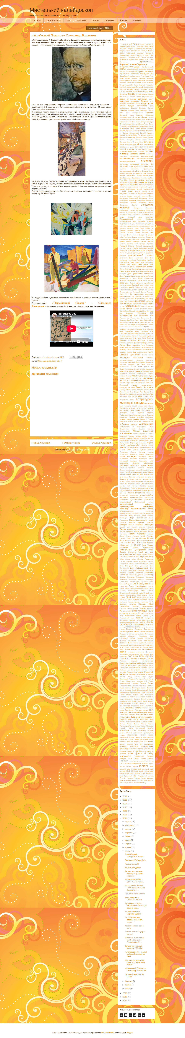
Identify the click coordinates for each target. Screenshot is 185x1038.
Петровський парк (127, 618)
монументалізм (148, 479)
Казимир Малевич (132, 336)
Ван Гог (136, 135)
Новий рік (142, 552)
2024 (125, 803)
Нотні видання (142, 554)
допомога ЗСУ (147, 296)
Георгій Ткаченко (126, 232)
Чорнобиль (124, 761)
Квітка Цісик (125, 345)
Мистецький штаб (146, 461)
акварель (135, 74)
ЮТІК (143, 774)
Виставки (81, 20)
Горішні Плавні (145, 239)
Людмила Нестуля (140, 415)
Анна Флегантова (140, 92)
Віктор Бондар (142, 171)
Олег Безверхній (126, 566)
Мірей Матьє (133, 477)
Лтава (147, 410)
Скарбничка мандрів (137, 697)
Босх (129, 126)
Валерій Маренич (146, 133)
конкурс (136, 369)
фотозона (134, 748)
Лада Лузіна (145, 380)
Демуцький (123, 258)
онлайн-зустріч (133, 591)
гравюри (128, 241)
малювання (126, 433)
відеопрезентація (126, 171)
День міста (143, 264)
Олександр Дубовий (136, 575)
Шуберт (128, 766)
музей (128, 481)
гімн (151, 232)
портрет (143, 659)
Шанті (146, 761)
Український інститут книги (140, 735)
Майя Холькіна (138, 429)
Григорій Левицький (139, 248)
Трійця (130, 728)
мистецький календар (128, 461)
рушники (140, 681)
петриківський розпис (133, 615)
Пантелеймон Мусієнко (129, 606)
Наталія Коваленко (140, 531)
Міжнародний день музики (131, 474)
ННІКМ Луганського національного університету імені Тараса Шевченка (136, 550)
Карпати (150, 338)
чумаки (141, 761)
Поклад (122, 629)
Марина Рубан (147, 436)
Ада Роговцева (125, 74)
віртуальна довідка (126, 182)
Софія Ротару (148, 701)
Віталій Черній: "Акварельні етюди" (134, 855)
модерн (150, 477)
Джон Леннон (130, 283)
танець (122, 717)
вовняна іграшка (126, 196)
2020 (125, 818)
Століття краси (147, 708)
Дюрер (137, 299)
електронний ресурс (140, 303)
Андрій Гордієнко (141, 89)
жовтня (128, 829)
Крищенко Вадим (147, 376)
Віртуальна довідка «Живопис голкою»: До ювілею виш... (136, 905)
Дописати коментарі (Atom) (78, 450)
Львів (132, 413)
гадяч (136, 228)
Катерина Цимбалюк (134, 343)
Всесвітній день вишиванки (130, 215)
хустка (135, 751)
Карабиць (150, 336)
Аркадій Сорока (135, 96)
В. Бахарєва (124, 128)
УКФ (144, 737)
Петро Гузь (148, 616)
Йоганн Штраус (133, 333)
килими (123, 352)
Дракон (122, 299)
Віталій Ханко (126, 191)
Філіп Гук (138, 744)
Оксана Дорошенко (140, 561)
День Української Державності (130, 276)
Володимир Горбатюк (128, 202)
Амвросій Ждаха (131, 80)
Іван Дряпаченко (143, 318)
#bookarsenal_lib (147, 67)
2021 (125, 815)
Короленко (123, 373)
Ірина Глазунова (141, 331)
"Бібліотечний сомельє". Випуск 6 (132, 55)
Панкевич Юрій (145, 604)
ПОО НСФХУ (125, 659)
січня (127, 988)
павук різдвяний (133, 599)
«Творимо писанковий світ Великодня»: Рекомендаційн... (134, 940)
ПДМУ (144, 611)
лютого (128, 985)
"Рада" (147, 55)
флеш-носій (134, 746)
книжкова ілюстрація (136, 362)
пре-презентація (147, 661)
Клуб (68, 20)
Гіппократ (123, 235)
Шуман (135, 766)
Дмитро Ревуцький (133, 292)
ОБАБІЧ (126, 556)
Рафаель (123, 670)
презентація (124, 663)
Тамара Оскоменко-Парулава (133, 712)
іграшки (134, 324)
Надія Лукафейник (138, 518)
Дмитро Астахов (141, 287)
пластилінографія (126, 622)
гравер (122, 241)
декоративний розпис (140, 255)
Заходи (95, 20)
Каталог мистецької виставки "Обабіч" (133, 947)
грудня (128, 821)
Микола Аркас (147, 445)
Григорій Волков (127, 246)
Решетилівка (132, 672)
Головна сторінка (71, 443)
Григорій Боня (132, 244)
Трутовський (140, 728)
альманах (142, 78)
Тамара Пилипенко (144, 714)
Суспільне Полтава (133, 710)
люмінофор (149, 417)
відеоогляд (134, 169)
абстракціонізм (141, 69)
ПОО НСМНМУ (146, 656)
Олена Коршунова (140, 584)
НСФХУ (150, 554)
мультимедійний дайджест (136, 504)
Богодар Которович (132, 124)
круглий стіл (136, 378)
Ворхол (122, 212)
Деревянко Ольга (134, 280)
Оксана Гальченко (145, 559)
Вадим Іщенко (135, 128)
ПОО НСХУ (135, 658)
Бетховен (139, 115)
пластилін (150, 620)
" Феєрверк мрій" (126, 44)
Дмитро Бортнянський (139, 289)
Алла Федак (145, 76)
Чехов (130, 759)
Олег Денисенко (141, 566)
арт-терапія (130, 103)
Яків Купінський (126, 776)
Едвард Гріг (144, 299)
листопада (130, 825)
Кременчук (136, 376)
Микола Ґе (149, 447)
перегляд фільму (136, 613)
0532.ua (123, 69)
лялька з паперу (126, 419)
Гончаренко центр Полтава (129, 239)
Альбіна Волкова (131, 78)
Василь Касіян (125, 137)
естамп (122, 306)
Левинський (124, 385)
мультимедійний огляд (142, 509)
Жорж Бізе (145, 311)
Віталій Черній (141, 191)
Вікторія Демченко (132, 173)
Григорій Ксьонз (125, 248)
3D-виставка (131, 69)
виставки (147, 161)
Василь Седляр (147, 137)
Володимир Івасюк (146, 202)
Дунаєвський (129, 299)
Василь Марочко (136, 137)
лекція (134, 385)
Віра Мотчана (145, 178)
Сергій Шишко (125, 694)
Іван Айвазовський (141, 315)
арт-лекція (142, 99)
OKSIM (131, 783)
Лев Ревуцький (139, 383)
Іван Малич (135, 320)
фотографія (124, 749)
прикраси (150, 663)
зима (151, 311)
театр (136, 719)
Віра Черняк (129, 180)
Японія (122, 778)
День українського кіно (129, 271)
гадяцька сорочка (126, 228)
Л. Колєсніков (135, 380)
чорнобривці (133, 761)
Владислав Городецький (128, 193)
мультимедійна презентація (141, 500)
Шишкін (126, 763)
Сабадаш (135, 683)
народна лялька (127, 525)
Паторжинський (125, 611)
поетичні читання (147, 627)
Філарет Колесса (126, 744)
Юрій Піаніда (144, 771)
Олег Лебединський (139, 568)
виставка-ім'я (134, 156)
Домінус (138, 296)
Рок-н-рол (139, 679)
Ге (152, 228)
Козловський (124, 367)
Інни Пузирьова (126, 331)
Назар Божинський (138, 520)
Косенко (132, 373)
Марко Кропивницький (138, 443)
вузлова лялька (147, 226)
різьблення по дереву (145, 674)
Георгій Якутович (141, 232)
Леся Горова (144, 392)
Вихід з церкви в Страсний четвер (133, 898)
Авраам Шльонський (127, 71)
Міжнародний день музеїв (142, 472)
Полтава (138, 629)
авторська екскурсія (144, 71)
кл (138, 352)
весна (122, 147)
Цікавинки (109, 20)
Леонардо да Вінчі (127, 387)
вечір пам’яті (140, 147)
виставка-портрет (127, 158)
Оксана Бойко (130, 559)
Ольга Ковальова (142, 588)
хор (152, 748)
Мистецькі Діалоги (129, 463)
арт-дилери (145, 96)
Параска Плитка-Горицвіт (129, 608)
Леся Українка (130, 394)
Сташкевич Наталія (133, 708)
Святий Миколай (147, 688)
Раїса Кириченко (143, 665)
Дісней (131, 287)
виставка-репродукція (127, 161)
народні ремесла (138, 527)
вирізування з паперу (136, 151)
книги (151, 355)
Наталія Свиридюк (137, 534)
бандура (123, 110)
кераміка (135, 345)
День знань (135, 262)
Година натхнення (138, 237)
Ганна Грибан (145, 228)
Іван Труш (132, 322)
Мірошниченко (143, 477)
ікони (131, 327)
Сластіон (137, 699)
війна (134, 171)
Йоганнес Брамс (144, 333)
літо (142, 410)
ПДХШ (150, 611)
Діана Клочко (144, 285)
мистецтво (131, 456)
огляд (140, 557)
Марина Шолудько (140, 438)
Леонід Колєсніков (144, 387)
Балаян (150, 108)
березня (129, 981)
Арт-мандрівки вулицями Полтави (136, 100)
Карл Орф (132, 338)
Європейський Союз (127, 311)
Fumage (125, 783)
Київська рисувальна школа (135, 347)
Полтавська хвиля (135, 640)
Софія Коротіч (137, 701)
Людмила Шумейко (136, 417)
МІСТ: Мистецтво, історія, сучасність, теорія (134, 919)
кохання (122, 376)
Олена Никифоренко (138, 586)
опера (143, 591)
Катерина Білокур (136, 340)
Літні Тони (135, 410)
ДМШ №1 (124, 294)
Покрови (129, 629)
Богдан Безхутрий (142, 122)
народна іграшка (145, 522)
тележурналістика (147, 721)
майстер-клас (146, 424)
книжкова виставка (131, 357)
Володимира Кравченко (144, 210)
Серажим (128, 690)
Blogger (129, 1033)
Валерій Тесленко (126, 135)
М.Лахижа (124, 424)
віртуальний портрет (146, 187)
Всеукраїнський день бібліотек (136, 219)
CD (138, 780)
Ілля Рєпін (138, 327)
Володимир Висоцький (145, 200)
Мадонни (134, 424)
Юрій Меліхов (132, 771)
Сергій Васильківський (140, 690)
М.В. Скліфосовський (146, 421)
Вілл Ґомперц (137, 175)
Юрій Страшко (135, 773)
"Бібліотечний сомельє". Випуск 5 (139, 53)
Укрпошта (138, 737)
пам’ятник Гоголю (146, 599)
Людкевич (140, 413)
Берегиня (149, 113)
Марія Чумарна (144, 440)
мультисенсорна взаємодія (129, 513)
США (151, 710)
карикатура (124, 338)
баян (127, 113)
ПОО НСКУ (133, 656)
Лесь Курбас (124, 392)
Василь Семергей (126, 140)
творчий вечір (126, 719)
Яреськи (130, 778)
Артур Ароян (147, 103)
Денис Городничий (136, 258)
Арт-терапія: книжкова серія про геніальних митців (135, 962)
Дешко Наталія (148, 280)
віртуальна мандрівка (129, 185)
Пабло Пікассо (142, 597)
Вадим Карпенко (147, 128)
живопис (138, 311)
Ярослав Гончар (140, 778)
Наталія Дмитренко (126, 531)
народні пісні (125, 527)
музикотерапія (141, 488)
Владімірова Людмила (145, 193)
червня (128, 844)
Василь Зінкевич (147, 135)
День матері (131, 264)
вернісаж (138, 144)
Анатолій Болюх (140, 82)
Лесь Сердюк (134, 392)
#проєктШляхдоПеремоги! (133, 64)
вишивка (144, 164)
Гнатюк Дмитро (138, 235)
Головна (37, 20)
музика (142, 486)
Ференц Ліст (138, 742)
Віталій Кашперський (127, 189)
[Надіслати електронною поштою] (71, 357)
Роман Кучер (148, 679)
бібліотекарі (149, 115)
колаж (133, 367)
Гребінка (123, 244)
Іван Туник (140, 322)
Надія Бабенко (134, 515)
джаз (122, 283)
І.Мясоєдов (141, 313)
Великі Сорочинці (126, 144)
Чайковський (139, 756)
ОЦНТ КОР (131, 597)
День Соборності (147, 269)
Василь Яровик (132, 142)
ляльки (136, 419)
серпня (128, 836)
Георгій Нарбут (147, 230)
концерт (138, 371)
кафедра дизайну (147, 343)
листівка (139, 394)
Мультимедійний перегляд (136, 511)
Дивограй (135, 285)
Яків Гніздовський (140, 776)
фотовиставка (147, 746)
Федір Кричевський (141, 739)
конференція (129, 371)
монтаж (138, 479)
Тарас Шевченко (132, 717)
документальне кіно (127, 296)
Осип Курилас (142, 595)
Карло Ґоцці (141, 338)
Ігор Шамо (128, 324)
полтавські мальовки (136, 652)
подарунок (130, 627)
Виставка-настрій (147, 156)
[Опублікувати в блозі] (73, 357)
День (146, 258)
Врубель (133, 212)
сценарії (145, 710)
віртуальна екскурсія (143, 182)
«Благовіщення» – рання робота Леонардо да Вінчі (136, 954)
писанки (139, 618)
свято (122, 690)
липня (128, 840)
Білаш (129, 117)
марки (127, 443)
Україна (150, 728)
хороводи (123, 751)
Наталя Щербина (130, 540)
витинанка (124, 164)
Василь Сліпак (140, 140)
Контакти (137, 20)
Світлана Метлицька (132, 688)
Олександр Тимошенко (135, 577)
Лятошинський (125, 421)
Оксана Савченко (135, 563)
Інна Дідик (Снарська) (134, 329)
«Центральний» (146, 62)
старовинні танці (137, 705)
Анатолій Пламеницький (128, 87)
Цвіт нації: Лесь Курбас (135, 894)
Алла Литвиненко (134, 76)
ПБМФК (134, 611)
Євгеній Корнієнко (140, 308)
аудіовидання (124, 108)
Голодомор (149, 237)
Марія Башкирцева (131, 440)
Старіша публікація (101, 443)
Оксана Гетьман (126, 561)
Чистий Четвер (140, 759)
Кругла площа (125, 378)
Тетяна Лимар (126, 724)
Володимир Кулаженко (143, 208)
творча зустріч (147, 717)
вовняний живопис (141, 196)
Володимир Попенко (127, 210)
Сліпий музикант (147, 699)
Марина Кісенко (135, 436)
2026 (125, 796)
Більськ (150, 117)
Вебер (141, 142)
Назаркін (132, 522)
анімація (129, 91)
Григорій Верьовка (146, 244)
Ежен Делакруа (129, 301)
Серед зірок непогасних (143, 694)
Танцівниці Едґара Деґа (135, 860)
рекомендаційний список (137, 670)
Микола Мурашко (139, 450)
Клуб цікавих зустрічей (136, 353)
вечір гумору (129, 147)
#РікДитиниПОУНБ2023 (129, 67)
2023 (125, 807)
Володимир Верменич (128, 200)
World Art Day (141, 783)
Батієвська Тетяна (146, 110)
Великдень (148, 142)
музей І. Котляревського (144, 483)
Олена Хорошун (130, 588)
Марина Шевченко (126, 438)
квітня (128, 851)
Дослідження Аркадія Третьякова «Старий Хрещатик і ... (135, 887)
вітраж (151, 191)
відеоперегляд (148, 169)
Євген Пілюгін (132, 306)
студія (122, 710)
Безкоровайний (137, 113)
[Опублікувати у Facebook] (78, 357)
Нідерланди (141, 540)
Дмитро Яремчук (147, 292)
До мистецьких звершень (141, 294)
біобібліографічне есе (127, 119)
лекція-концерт (147, 385)
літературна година (127, 399)
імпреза (146, 327)
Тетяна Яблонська (147, 726)
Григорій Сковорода (136, 250)
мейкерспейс (133, 445)
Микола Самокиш (138, 452)
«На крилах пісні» (141, 60)
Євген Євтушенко (147, 306)
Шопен (122, 766)
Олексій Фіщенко (126, 584)
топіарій (122, 728)
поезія (137, 627)
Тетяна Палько (140, 724)
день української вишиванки (140, 274)
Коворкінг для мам (136, 364)
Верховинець (148, 144)
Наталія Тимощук (146, 536)
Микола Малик (125, 450)
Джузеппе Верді (125, 285)
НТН (121, 556)
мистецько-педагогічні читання (132, 467)
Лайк (151, 380)
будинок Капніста (147, 126)
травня (128, 847)
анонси (131, 94)
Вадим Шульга (126, 131)
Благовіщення (140, 119)
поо (125, 656)
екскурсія (140, 301)
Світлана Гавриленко (139, 685)
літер (151, 396)
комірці (130, 369)
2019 (125, 993)
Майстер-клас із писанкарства (133, 426)
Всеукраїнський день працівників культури (136, 221)
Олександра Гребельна (136, 579)
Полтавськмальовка (132, 654)
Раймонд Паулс (134, 668)
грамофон (135, 241)
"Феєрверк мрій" (134, 57)
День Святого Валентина (130, 269)
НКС (121, 543)
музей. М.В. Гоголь (128, 486)
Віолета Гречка (148, 175)
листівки (146, 394)
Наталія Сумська (132, 536)
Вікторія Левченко (146, 173)
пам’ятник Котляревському (129, 602)
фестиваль (148, 742)
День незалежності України (141, 267)
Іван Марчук (145, 320)
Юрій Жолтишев (143, 769)
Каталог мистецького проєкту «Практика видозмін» (134, 873)
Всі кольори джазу (133, 867)
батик (137, 110)
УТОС (132, 739)
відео (146, 166)
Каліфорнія (142, 336)
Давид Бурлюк (132, 253)
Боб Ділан (132, 122)
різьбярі (122, 677)
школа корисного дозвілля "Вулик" (141, 763)
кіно (134, 352)
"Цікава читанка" (147, 57)
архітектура (142, 106)
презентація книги (138, 663)
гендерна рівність (133, 230)
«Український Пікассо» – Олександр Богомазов (135, 969)
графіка (150, 241)
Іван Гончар (131, 318)
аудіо (151, 106)
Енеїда (150, 304)
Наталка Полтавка (139, 538)
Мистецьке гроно (146, 458)
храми (129, 751)
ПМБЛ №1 (143, 622)
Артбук (138, 103)
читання (150, 759)
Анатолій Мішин (132, 85)
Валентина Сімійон (139, 130)
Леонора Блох (148, 389)
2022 (125, 811)
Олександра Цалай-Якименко (141, 581)
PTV (135, 783)
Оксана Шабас (147, 563)
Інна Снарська (148, 329)
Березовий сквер (127, 115)
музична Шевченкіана (133, 490)
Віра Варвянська (125, 178)
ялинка (150, 776)
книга (144, 355)
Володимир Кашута (128, 205)
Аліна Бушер (144, 74)
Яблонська (149, 773)
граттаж (143, 241)
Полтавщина (144, 654)
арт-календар (131, 99)
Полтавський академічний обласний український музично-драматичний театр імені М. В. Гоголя (136, 645)
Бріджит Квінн (136, 126)
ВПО (127, 212)
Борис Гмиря (143, 124)
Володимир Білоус (146, 198)
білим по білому (140, 117)
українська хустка (128, 730)
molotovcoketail (107, 1033)
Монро (131, 479)
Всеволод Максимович (145, 212)
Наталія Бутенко (133, 529)
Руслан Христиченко (127, 681)
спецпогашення (125, 703)
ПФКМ (130, 665)
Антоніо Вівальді (141, 94)
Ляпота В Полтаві (146, 419)
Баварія (134, 108)
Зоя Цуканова (126, 313)
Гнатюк (129, 235)
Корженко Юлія (148, 371)
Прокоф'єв (123, 665)
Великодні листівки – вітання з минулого (134, 880)
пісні (143, 620)
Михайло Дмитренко (133, 470)
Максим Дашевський (143, 431)
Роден (144, 677)
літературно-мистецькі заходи (136, 400)
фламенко (123, 746)
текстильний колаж (133, 721)
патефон (150, 608)
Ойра (122, 559)
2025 (125, 800)
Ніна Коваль (149, 540)
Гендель (122, 230)
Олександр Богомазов (46, 361)
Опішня (150, 591)
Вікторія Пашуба (126, 175)
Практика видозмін (128, 661)
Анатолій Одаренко (146, 85)
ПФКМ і (134, 665)
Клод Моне (143, 352)
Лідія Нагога (132, 396)
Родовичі (132, 679)
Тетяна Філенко (134, 726)
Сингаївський (124, 697)
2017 (125, 1000)
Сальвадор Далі (125, 685)
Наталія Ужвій (125, 538)
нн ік (125, 543)
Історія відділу (53, 20)
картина (123, 340)
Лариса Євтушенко (127, 383)
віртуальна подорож (146, 184)
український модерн (127, 737)
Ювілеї (123, 20)
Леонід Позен (125, 390)
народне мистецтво (144, 525)
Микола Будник (126, 447)
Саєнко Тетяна (146, 683)
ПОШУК (150, 659)
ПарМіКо (142, 609)
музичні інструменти (136, 493)
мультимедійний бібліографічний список (136, 502)
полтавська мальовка (136, 634)
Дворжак (123, 255)
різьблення (132, 674)
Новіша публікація (41, 443)
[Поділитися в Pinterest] (81, 357)
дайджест (142, 253)
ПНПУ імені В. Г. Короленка (132, 624)
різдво (140, 672)
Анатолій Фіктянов (126, 89)
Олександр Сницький (136, 570)
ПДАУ (140, 611)
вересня (129, 833)
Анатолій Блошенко (127, 82)
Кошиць (128, 376)
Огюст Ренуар (148, 556)
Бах (121, 113)
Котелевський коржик (145, 373)
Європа (150, 308)
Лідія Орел (143, 396)
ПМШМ (150, 622)
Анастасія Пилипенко (145, 80)
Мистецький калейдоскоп (61, 10)
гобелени (128, 237)
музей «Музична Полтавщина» (142, 481)
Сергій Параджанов (133, 692)
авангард (150, 69)
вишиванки (134, 164)
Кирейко (129, 352)
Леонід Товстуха (137, 389)
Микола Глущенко (139, 447)
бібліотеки (123, 117)
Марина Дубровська (140, 433)
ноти (134, 554)
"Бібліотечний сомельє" (143, 44)
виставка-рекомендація (145, 158)
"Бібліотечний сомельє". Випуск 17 (132, 46)
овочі (135, 556)
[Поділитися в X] (76, 357)
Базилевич (142, 108)
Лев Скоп (149, 383)
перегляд (124, 613)
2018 (125, 997)
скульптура (128, 699)
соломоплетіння (125, 701)
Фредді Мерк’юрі (144, 748)
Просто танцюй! (132, 864)
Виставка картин (137, 154)
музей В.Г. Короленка (127, 483)
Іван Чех (147, 322)
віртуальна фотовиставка (129, 187)
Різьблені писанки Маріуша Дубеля (133, 913)
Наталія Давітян (147, 529)
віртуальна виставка (144, 180)
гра (152, 239)
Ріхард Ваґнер (134, 677)
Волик (151, 196)
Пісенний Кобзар (135, 620)
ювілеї (59, 361)
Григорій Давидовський (144, 246)
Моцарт (122, 481)
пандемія (132, 604)
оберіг (131, 556)
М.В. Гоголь (134, 421)
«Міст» (131, 60)
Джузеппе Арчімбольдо (145, 283)
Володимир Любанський (129, 198)
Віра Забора (136, 178)
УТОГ (127, 739)
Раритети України (147, 668)
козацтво (150, 364)
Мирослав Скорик (137, 454)
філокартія (148, 744)
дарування (149, 253)
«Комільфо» (124, 60)
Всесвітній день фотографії (140, 217)
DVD (141, 780)
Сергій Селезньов (147, 692)
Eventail (146, 780)
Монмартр (124, 479)
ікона (126, 327)
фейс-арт (130, 742)
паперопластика (147, 606)
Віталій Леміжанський (145, 189)
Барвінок (131, 110)
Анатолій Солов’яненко (145, 87)
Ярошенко (132, 780)
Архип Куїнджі (127, 106)
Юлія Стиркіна (132, 769)
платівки (135, 622)
